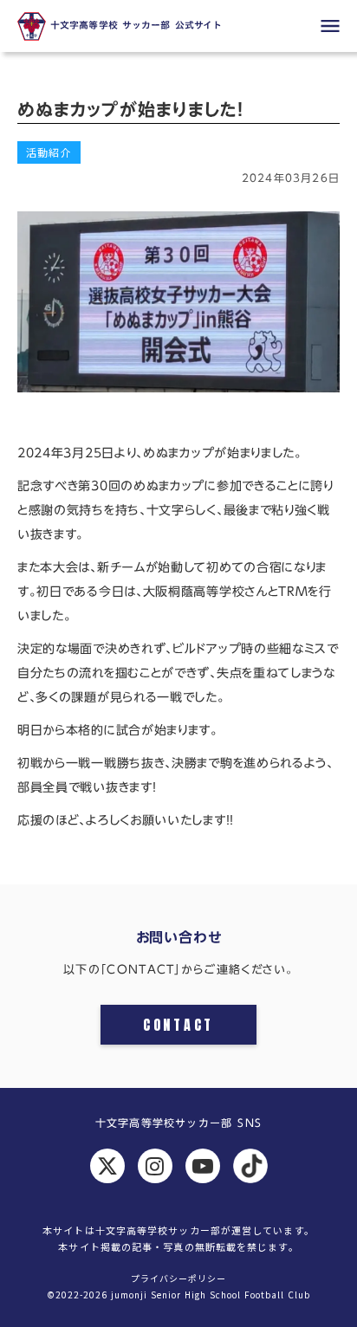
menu (330, 26)
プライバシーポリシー (178, 1278)
